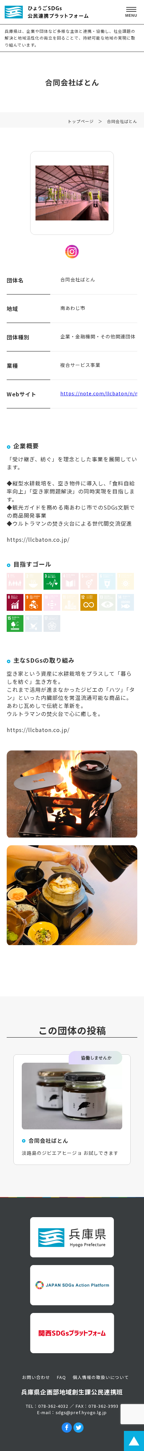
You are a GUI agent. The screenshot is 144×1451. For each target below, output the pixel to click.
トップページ (81, 121)
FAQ (61, 1377)
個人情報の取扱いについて (101, 1377)
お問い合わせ (36, 1377)
